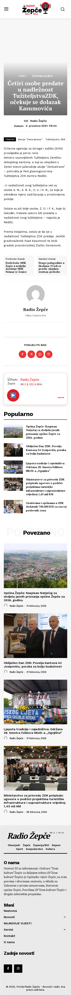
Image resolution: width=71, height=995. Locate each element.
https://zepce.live (35, 315)
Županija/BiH (42, 76)
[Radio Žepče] (36, 294)
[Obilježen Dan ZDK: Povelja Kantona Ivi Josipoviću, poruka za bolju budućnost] (13, 449)
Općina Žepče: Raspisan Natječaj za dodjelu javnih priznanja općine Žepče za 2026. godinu (43, 432)
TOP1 (22, 76)
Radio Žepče (38, 120)
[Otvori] (13, 395)
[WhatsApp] (40, 354)
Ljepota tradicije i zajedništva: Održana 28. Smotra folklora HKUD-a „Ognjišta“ (45, 466)
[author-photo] (6, 605)
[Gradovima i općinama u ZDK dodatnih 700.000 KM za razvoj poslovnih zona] (13, 506)
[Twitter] (31, 354)
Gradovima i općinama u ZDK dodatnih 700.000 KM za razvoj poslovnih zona (46, 506)
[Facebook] (22, 354)
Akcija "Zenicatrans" (30, 139)
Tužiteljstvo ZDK (55, 139)
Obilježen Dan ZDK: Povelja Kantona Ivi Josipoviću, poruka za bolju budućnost (46, 449)
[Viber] (48, 354)
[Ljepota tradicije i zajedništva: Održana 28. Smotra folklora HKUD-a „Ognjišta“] (13, 467)
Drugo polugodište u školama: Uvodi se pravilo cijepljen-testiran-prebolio (51, 267)
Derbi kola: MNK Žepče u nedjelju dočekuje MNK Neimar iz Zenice (16, 267)
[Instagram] (18, 968)
